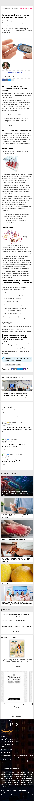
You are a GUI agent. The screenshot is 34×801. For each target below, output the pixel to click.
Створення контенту (7, 744)
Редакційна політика (8, 739)
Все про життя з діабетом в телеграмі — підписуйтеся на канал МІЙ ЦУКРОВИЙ (18, 359)
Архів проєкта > (17, 716)
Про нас (3, 736)
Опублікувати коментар (10, 417)
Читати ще (17, 631)
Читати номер (17, 666)
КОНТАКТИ (4, 747)
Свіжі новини (8, 610)
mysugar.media (5, 786)
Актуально (15, 8)
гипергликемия (10, 364)
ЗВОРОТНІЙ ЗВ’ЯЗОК (6, 749)
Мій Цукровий (6, 8)
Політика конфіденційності (10, 741)
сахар (18, 364)
